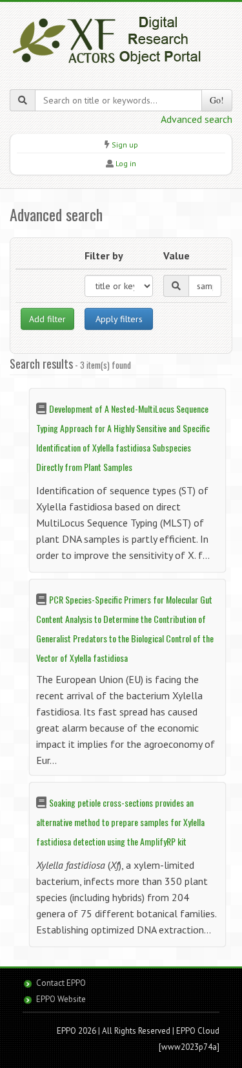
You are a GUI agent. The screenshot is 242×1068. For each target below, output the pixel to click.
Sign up (125, 144)
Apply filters (119, 319)
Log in (126, 163)
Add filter (47, 319)
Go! (217, 100)
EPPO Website (61, 999)
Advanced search (196, 119)
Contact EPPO (61, 982)
